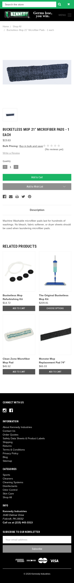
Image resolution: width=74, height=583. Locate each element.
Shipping (8, 442)
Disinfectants (10, 486)
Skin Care (8, 493)
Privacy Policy (10, 453)
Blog (5, 457)
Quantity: (7, 161)
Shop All (7, 497)
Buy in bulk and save (31, 146)
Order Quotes (10, 434)
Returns (7, 445)
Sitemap (7, 460)
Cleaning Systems (13, 482)
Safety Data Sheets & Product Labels (24, 438)
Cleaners (8, 478)
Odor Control (10, 489)
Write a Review (11, 153)
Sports (6, 474)
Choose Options (55, 308)
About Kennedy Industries (17, 427)
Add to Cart (19, 308)
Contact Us (9, 430)
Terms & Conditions (14, 449)
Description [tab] (37, 209)
